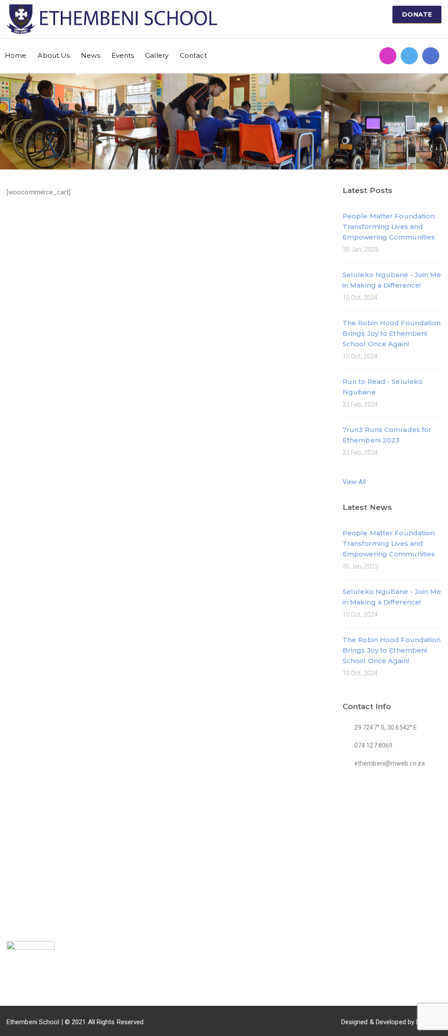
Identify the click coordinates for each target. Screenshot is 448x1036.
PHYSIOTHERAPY (181, 892)
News (90, 55)
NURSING (169, 906)
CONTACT (96, 909)
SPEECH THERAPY (183, 854)
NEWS (90, 868)
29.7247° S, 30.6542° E (348, 880)
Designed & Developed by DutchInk (391, 1022)
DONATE (417, 14)
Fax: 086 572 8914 (342, 866)
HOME (90, 841)
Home (15, 55)
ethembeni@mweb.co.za (352, 853)
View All (354, 482)
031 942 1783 (335, 839)
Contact (193, 55)
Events (123, 55)
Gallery (156, 55)
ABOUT (91, 854)
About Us (54, 55)
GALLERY (95, 895)
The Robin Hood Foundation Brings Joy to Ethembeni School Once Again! (392, 333)
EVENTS (93, 881)
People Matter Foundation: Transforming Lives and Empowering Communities (389, 226)
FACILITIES (175, 821)
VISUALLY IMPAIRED (185, 841)
